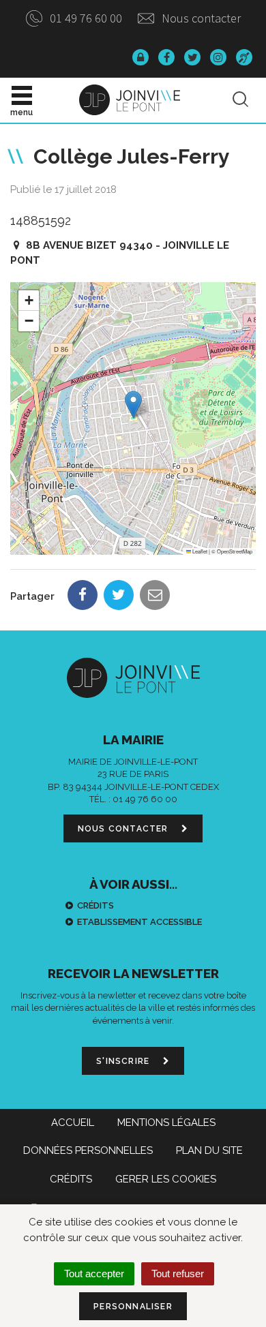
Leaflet (199, 551)
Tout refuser (177, 1273)
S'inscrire (124, 1061)
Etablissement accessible (139, 922)
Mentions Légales (166, 1122)
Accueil (72, 1122)
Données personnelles (88, 1150)
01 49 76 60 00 (84, 18)
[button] (133, 404)
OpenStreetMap (234, 551)
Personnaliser (133, 1306)
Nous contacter (200, 18)
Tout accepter (94, 1273)
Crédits (95, 905)
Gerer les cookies (165, 1179)
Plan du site (209, 1150)
